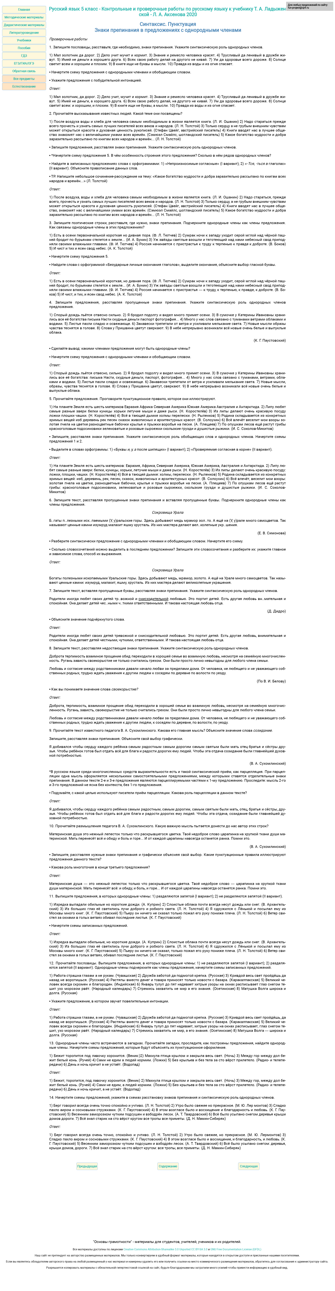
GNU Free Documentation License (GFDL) (235, 1249)
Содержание (168, 1166)
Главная (24, 9)
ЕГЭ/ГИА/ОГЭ (24, 63)
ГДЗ (24, 55)
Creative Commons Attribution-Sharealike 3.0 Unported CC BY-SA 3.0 (165, 1249)
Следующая (249, 1166)
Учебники (24, 40)
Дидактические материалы (24, 25)
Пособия (24, 48)
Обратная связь (24, 71)
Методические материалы (24, 17)
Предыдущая (87, 1166)
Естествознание (24, 86)
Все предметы (24, 79)
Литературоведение (24, 32)
